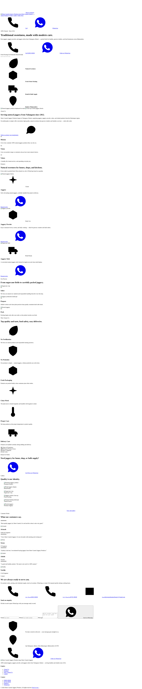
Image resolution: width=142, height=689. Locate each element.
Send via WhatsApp (88, 617)
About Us (6, 669)
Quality (11, 15)
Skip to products (30, 12)
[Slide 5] (8, 56)
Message (40, 617)
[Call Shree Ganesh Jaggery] (13, 658)
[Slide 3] (4, 56)
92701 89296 (7, 681)
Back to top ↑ (35, 687)
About (2, 15)
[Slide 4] (6, 56)
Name (2, 617)
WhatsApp (55, 28)
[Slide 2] (3, 56)
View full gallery (71, 510)
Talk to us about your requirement (9, 135)
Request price (4, 207)
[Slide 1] (1, 56)
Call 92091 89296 (30, 53)
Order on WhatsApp (65, 53)
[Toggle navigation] (34, 14)
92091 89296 (7, 680)
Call (26, 28)
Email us (6, 683)
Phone (21, 617)
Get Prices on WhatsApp (31, 473)
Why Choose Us (8, 672)
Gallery (15, 15)
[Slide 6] (9, 56)
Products (6, 15)
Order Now (21, 15)
